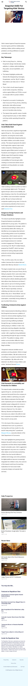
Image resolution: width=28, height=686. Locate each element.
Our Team (23, 666)
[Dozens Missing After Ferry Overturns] (14, 504)
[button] (2, 2)
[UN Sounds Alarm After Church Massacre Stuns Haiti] (14, 549)
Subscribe (21, 659)
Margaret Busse (6, 433)
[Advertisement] (14, 32)
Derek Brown (22, 265)
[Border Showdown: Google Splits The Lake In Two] (14, 523)
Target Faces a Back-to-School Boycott (12, 632)
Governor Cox (8, 209)
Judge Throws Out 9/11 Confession (11, 577)
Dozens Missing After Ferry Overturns (11, 512)
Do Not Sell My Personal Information (10, 666)
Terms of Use (13, 663)
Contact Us (14, 659)
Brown (18, 364)
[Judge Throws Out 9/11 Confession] (14, 569)
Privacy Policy (6, 659)
